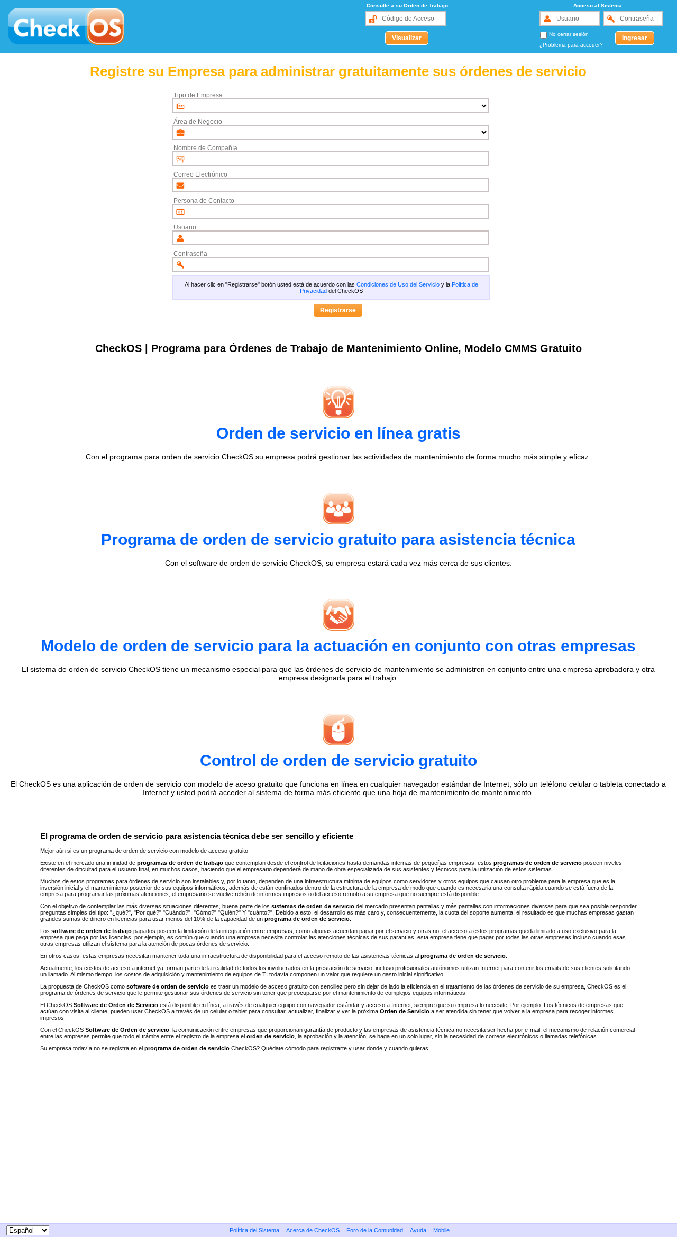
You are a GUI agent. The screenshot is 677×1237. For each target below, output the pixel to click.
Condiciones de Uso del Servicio (398, 284)
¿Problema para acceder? (571, 45)
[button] (406, 38)
